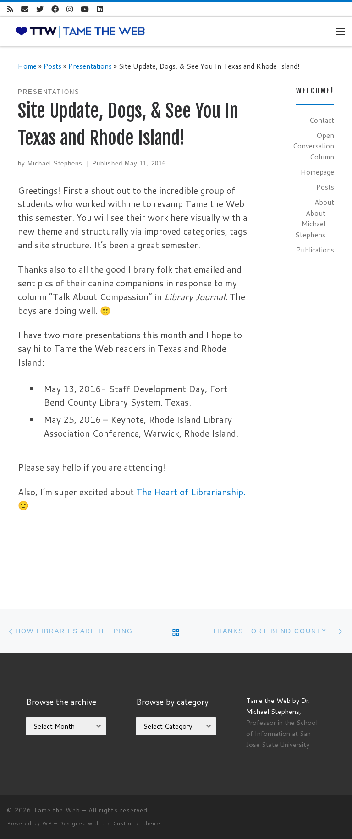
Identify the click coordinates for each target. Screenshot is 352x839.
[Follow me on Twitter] (40, 9)
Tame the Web (56, 810)
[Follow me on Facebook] (55, 9)
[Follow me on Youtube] (85, 9)
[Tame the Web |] (80, 31)
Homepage (317, 172)
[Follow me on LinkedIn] (100, 9)
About (324, 202)
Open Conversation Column (313, 146)
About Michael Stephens (310, 224)
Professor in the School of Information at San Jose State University (282, 733)
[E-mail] (24, 9)
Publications (315, 250)
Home (27, 66)
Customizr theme (136, 823)
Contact (321, 120)
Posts (52, 66)
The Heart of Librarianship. (190, 492)
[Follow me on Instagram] (69, 9)
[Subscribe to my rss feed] (10, 9)
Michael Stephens (55, 163)
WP (47, 823)
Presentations (90, 66)
